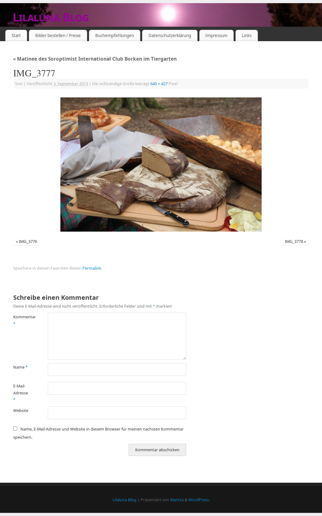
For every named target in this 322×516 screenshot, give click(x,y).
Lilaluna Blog (51, 17)
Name (20, 367)
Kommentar (22, 320)
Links (247, 35)
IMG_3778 (294, 241)
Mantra (177, 499)
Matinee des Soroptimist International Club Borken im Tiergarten (95, 59)
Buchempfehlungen (114, 35)
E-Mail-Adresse (20, 392)
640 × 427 (159, 83)
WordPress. (199, 499)
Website (20, 410)
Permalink (91, 268)
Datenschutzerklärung (169, 35)
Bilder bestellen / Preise (58, 35)
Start (16, 35)
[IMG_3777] (161, 164)
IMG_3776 (28, 241)
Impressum (216, 35)
